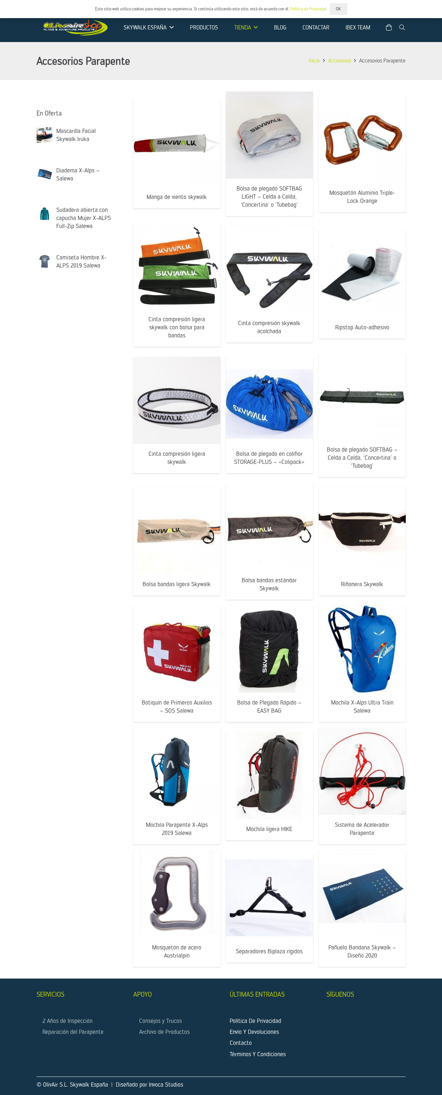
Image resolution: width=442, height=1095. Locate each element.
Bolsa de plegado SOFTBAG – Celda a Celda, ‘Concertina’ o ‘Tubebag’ (361, 457)
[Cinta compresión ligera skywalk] (176, 400)
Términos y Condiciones (258, 1054)
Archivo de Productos (164, 1031)
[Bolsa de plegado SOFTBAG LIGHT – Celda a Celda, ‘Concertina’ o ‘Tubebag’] (269, 135)
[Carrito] (389, 27)
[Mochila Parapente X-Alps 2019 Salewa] (176, 771)
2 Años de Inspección (67, 1020)
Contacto (241, 1042)
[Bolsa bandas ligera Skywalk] (176, 530)
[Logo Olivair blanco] (74, 27)
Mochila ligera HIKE (269, 828)
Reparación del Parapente (73, 1031)
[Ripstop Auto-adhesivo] (362, 273)
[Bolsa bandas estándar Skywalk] (269, 526)
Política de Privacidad (255, 1020)
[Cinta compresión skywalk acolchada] (269, 269)
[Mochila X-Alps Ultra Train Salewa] (362, 649)
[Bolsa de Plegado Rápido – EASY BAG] (269, 649)
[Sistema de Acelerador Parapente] (362, 771)
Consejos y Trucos (160, 1020)
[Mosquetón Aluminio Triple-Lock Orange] (362, 139)
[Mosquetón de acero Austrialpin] (176, 893)
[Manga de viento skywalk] (176, 143)
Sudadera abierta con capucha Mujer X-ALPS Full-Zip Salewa (83, 217)
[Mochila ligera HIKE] (269, 775)
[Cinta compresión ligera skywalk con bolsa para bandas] (176, 265)
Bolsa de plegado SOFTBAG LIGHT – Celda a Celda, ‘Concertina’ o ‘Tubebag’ (269, 196)
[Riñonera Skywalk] (362, 530)
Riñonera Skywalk (362, 584)
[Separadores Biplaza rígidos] (269, 897)
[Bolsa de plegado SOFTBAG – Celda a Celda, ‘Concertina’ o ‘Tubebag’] (362, 396)
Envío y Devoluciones (254, 1031)
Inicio (314, 61)
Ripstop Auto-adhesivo (362, 327)
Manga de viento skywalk (177, 196)
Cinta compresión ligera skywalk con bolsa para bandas (176, 326)
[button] (170, 27)
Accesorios (339, 61)
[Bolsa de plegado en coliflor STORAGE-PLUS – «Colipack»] (269, 400)
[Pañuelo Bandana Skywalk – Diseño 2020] (362, 893)
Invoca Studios (166, 1084)
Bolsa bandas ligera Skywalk (177, 584)
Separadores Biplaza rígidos (269, 951)
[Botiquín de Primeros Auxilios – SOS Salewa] (176, 649)
